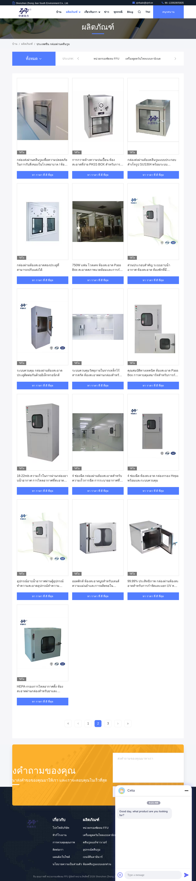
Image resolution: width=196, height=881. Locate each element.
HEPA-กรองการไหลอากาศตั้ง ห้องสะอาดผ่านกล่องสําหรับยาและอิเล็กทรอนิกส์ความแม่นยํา (40, 691)
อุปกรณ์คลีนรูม (91, 849)
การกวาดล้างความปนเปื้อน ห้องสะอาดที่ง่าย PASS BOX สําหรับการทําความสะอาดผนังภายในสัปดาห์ (96, 164)
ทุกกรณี (118, 11)
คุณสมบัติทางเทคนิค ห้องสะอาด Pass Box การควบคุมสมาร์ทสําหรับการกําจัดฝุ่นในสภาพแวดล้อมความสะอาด (152, 375)
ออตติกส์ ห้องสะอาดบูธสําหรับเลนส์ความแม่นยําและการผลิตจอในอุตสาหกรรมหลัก (95, 586)
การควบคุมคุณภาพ (64, 842)
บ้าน (58, 11)
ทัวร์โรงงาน (60, 835)
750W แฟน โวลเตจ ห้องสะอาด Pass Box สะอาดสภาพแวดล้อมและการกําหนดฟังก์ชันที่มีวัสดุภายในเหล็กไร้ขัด (96, 270)
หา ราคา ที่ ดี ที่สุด (42, 174)
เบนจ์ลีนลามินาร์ (93, 856)
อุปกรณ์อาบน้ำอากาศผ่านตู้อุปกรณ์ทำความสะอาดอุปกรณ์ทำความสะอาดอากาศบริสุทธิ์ (40, 586)
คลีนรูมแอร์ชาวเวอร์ (95, 842)
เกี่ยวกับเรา (91, 11)
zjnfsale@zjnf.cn (145, 3)
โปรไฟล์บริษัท (61, 827)
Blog (130, 11)
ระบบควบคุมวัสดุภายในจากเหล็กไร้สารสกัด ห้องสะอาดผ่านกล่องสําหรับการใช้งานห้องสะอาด (96, 375)
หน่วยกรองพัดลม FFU (106, 58)
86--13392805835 (174, 3)
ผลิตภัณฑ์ (72, 11)
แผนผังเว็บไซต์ (61, 856)
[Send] (186, 875)
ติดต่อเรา (58, 849)
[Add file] (120, 875)
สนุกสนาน (168, 11)
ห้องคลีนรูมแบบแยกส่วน (97, 864)
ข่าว (106, 11)
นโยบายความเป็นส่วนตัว (67, 864)
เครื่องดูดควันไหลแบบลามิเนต (143, 58)
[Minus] (186, 790)
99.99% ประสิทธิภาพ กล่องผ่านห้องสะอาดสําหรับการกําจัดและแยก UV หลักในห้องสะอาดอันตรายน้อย (153, 586)
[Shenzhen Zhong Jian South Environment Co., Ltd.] (24, 11)
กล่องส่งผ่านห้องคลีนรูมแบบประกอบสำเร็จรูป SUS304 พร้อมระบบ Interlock (151, 164)
